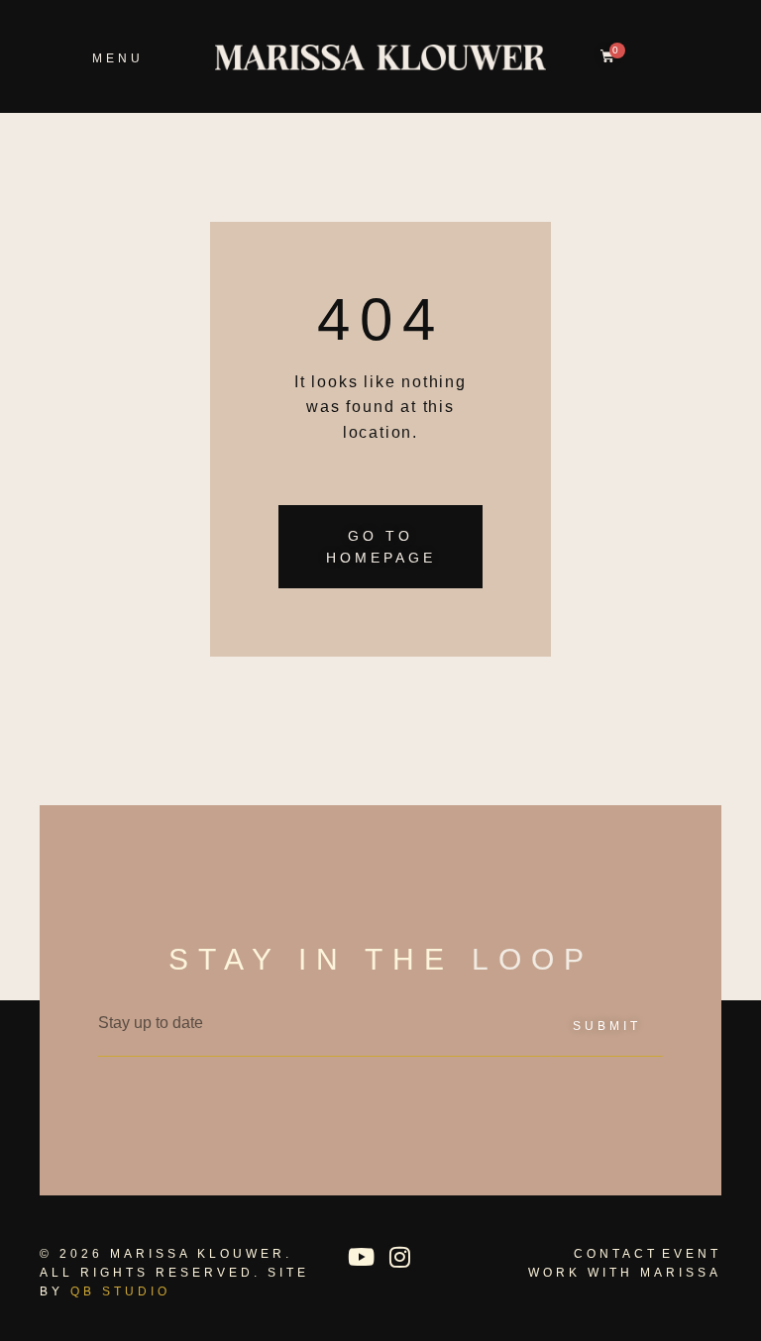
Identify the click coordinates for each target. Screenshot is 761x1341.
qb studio (120, 1291)
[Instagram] (399, 1257)
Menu (118, 58)
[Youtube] (361, 1257)
